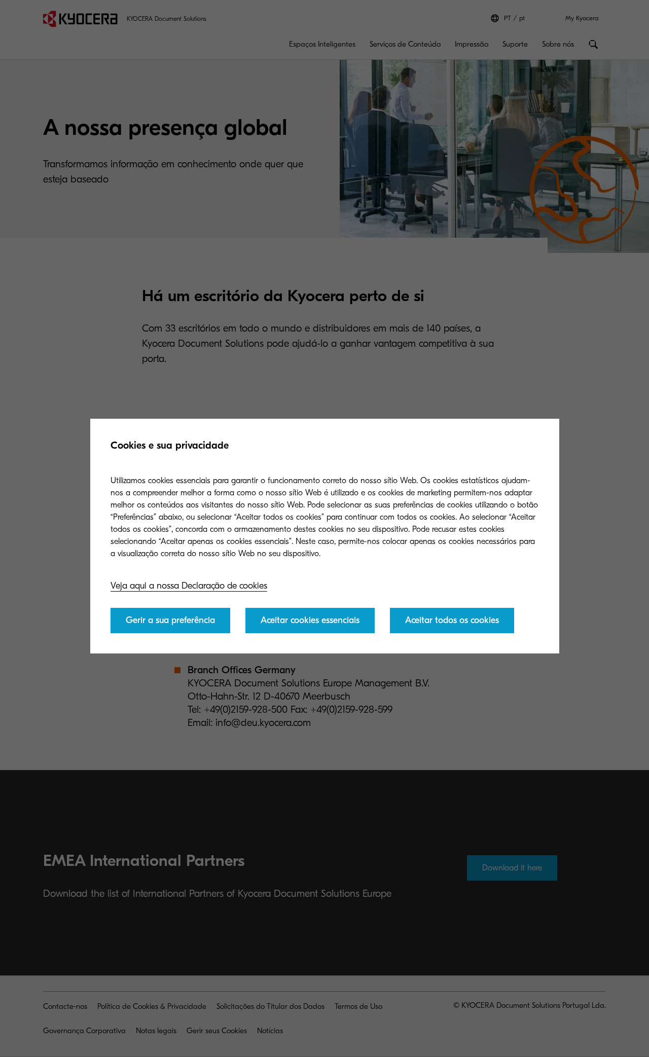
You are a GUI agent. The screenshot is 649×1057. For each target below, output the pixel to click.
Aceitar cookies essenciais (310, 620)
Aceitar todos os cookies (452, 620)
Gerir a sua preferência (170, 620)
